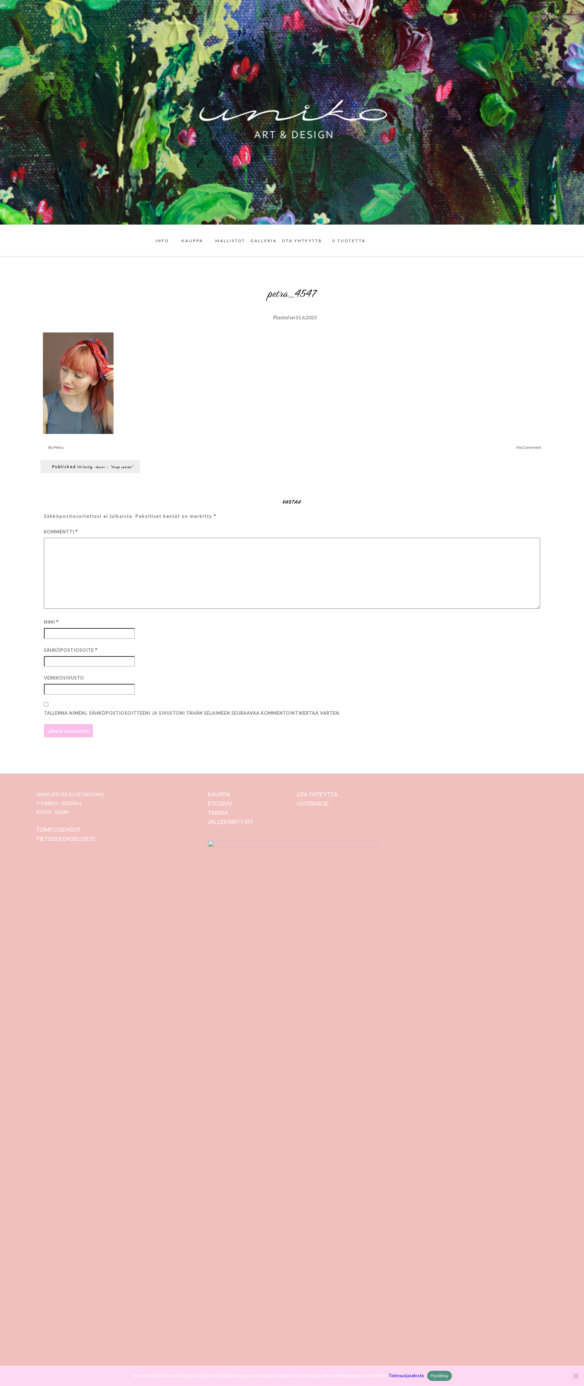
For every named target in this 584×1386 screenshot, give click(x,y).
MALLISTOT (230, 240)
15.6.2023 (306, 317)
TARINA (218, 813)
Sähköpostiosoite (70, 650)
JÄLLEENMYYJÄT (230, 822)
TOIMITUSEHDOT (58, 830)
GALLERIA (263, 240)
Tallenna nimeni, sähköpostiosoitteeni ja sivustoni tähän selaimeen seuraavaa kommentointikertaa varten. (192, 713)
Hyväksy (440, 1375)
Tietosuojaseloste (406, 1375)
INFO (162, 240)
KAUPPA (192, 240)
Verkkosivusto (64, 677)
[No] (575, 1375)
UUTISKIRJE (313, 804)
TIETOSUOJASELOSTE (66, 839)
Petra (59, 447)
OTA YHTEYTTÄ (302, 240)
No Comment (528, 447)
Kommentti (61, 531)
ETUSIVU (220, 804)
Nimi (51, 622)
